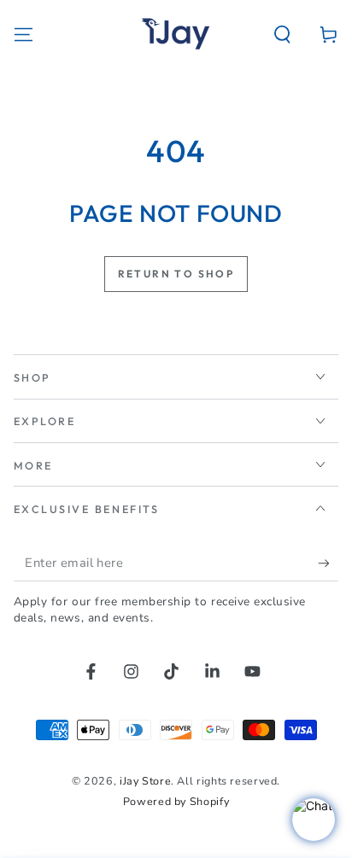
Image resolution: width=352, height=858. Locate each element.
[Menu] (23, 34)
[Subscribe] (328, 563)
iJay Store (145, 780)
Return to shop (176, 273)
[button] (282, 34)
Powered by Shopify (176, 801)
